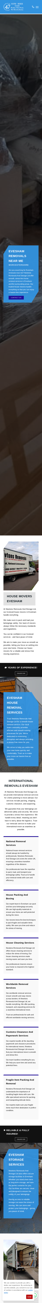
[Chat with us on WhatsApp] (34, 1295)
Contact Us (16, 297)
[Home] (13, 7)
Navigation (37, 7)
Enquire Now (21, 673)
